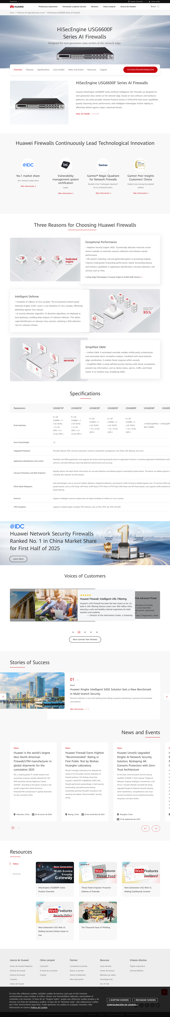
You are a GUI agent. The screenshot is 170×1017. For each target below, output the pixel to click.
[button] (73, 632)
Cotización (44, 966)
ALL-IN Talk (104, 984)
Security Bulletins (136, 971)
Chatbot (43, 975)
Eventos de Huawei (17, 975)
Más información (76, 979)
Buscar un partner (77, 971)
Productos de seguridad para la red (30, 13)
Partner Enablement (78, 975)
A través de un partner (48, 971)
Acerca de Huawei (17, 984)
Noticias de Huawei (17, 971)
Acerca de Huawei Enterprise (21, 966)
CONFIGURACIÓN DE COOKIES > (122, 1005)
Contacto (13, 979)
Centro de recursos (107, 971)
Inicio (12, 13)
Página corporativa (137, 966)
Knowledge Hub (106, 979)
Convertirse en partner (78, 966)
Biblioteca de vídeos (108, 975)
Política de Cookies (39, 1007)
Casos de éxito (105, 966)
